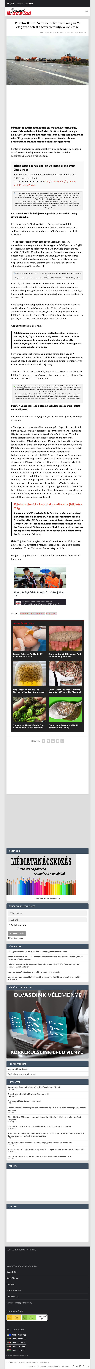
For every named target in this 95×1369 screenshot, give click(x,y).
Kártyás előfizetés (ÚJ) (56, 181)
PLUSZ (10, 3)
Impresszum (31, 1366)
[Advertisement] (47, 106)
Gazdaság (75, 32)
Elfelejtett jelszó (15, 938)
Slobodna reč (12, 1296)
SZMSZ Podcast (13, 1290)
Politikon (10, 1284)
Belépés (20, 3)
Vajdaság (82, 32)
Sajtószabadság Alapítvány (19, 1302)
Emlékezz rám (18, 925)
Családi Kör (11, 1272)
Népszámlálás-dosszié (18, 1069)
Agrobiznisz (66, 32)
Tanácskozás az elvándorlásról (22, 1074)
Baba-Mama (12, 1278)
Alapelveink (42, 1366)
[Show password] (83, 919)
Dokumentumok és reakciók (47, 898)
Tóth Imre (43, 32)
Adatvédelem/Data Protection (59, 1366)
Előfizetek (29, 3)
